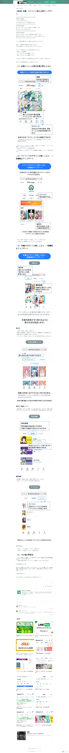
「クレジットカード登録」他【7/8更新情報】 (25, 671)
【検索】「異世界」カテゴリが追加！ (42, 689)
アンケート (23, 22)
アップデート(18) (18, 579)
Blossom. (20, 605)
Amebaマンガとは (19, 5)
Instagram (34, 5)
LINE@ (30, 5)
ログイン (53, 1)
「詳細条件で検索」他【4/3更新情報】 (42, 707)
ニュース (25, 5)
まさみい (20, 610)
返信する (51, 608)
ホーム (14, 5)
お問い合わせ (54, 5)
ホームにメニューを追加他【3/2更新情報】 (43, 725)
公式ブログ (40, 5)
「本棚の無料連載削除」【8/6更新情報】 (43, 653)
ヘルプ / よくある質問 (47, 5)
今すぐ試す (46, 1)
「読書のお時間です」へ (20, 573)
